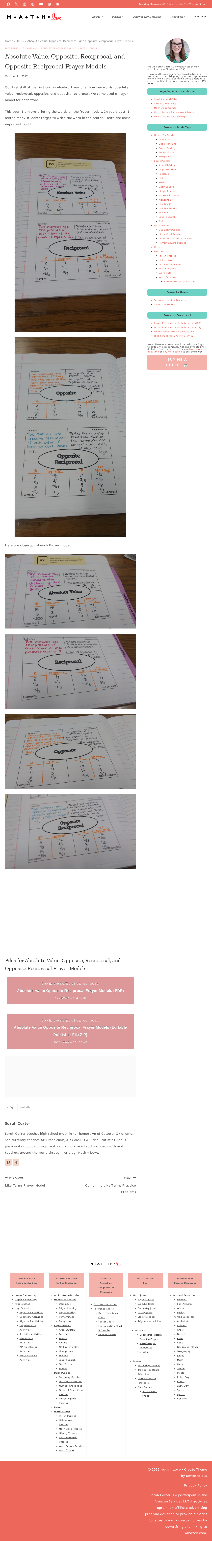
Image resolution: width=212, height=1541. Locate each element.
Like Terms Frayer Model (25, 1181)
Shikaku (163, 212)
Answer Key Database (147, 16)
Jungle (180, 1355)
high (11, 1107)
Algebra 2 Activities (31, 1321)
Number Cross (167, 204)
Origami (144, 1351)
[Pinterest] (49, 4)
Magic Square (167, 191)
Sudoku (163, 221)
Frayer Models (87, 48)
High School (22, 1308)
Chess (180, 1329)
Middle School (23, 1303)
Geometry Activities (31, 1316)
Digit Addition (167, 169)
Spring (181, 1312)
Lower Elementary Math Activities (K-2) (177, 323)
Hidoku (163, 178)
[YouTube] (41, 4)
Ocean (181, 1368)
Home (9, 41)
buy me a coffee (172, 351)
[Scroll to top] (203, 1527)
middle (24, 1107)
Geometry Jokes (147, 1308)
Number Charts (107, 1334)
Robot (180, 1381)
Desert (181, 1334)
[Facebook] (8, 4)
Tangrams (165, 156)
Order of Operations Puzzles (176, 238)
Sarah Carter (17, 1123)
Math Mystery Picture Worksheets (174, 112)
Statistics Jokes (146, 1316)
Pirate (180, 1372)
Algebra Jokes (146, 1299)
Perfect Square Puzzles (172, 242)
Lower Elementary (26, 1295)
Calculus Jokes (146, 1303)
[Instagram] (24, 4)
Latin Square (166, 186)
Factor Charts (106, 1321)
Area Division (167, 165)
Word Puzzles (162, 251)
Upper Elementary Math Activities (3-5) (177, 327)
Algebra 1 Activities (31, 1312)
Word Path (165, 272)
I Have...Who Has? (165, 103)
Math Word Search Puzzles (179, 281)
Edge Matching (168, 143)
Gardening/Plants (187, 1346)
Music (180, 1364)
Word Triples (66, 1450)
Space (180, 1390)
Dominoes (165, 139)
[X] (16, 4)
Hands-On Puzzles (164, 135)
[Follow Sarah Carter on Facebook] (8, 1162)
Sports (181, 1394)
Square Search (167, 216)
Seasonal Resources (183, 1295)
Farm (180, 1338)
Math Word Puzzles (170, 234)
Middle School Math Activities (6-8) (175, 331)
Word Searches (167, 277)
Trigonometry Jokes (149, 1321)
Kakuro (163, 182)
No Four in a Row (169, 195)
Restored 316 (196, 1476)
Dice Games (145, 1387)
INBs (20, 41)
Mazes (157, 247)
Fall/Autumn (184, 1303)
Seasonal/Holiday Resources (170, 300)
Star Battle (65, 1364)
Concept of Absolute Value (58, 48)
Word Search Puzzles (71, 1446)
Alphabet (182, 1321)
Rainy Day (183, 1377)
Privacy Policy (195, 1485)
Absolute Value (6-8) (26, 48)
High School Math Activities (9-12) (174, 335)
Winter (181, 1308)
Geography (183, 1351)
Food (180, 1342)
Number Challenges (70, 1385)
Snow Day (183, 1385)
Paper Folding (167, 148)
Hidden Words (167, 260)
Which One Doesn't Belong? (170, 116)
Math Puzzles (162, 225)
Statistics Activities (31, 1334)
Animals (181, 1325)
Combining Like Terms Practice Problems (110, 1185)
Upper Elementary (26, 1299)
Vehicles (182, 1398)
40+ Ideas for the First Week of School (184, 4)
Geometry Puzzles (169, 229)
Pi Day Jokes (145, 1312)
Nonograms (166, 199)
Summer (181, 1299)
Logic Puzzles (162, 160)
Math (180, 1359)
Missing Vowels (168, 268)
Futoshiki (164, 173)
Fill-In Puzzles (167, 255)
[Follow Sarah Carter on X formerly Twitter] (16, 1162)
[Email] (57, 4)
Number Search (168, 208)
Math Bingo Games (165, 107)
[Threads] (32, 4)
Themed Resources (165, 304)
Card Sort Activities (165, 99)
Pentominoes (166, 152)
